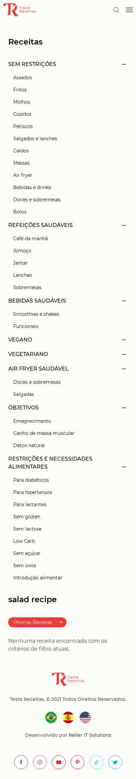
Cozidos (22, 114)
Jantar (20, 263)
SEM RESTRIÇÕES (32, 64)
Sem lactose (27, 529)
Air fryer (22, 175)
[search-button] (116, 10)
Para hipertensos (32, 492)
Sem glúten (26, 517)
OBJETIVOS (23, 408)
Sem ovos (24, 565)
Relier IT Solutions (89, 735)
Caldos (21, 151)
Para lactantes (29, 504)
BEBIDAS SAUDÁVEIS (37, 301)
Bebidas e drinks (32, 187)
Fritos (20, 90)
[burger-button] (129, 10)
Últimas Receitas (32, 622)
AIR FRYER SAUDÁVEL (38, 369)
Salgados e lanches (35, 139)
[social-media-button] (21, 762)
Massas (21, 163)
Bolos (19, 212)
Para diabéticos (31, 480)
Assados (22, 78)
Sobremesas (27, 287)
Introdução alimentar (37, 578)
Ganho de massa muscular (44, 433)
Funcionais (25, 326)
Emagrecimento (32, 421)
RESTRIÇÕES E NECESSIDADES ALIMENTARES (50, 463)
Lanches (22, 275)
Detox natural (29, 445)
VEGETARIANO (28, 354)
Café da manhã (30, 239)
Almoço (22, 251)
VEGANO (20, 340)
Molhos (21, 102)
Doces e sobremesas (37, 200)
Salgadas (23, 394)
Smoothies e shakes (36, 314)
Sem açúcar (27, 553)
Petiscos (23, 126)
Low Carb (24, 541)
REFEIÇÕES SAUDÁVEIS (40, 225)
